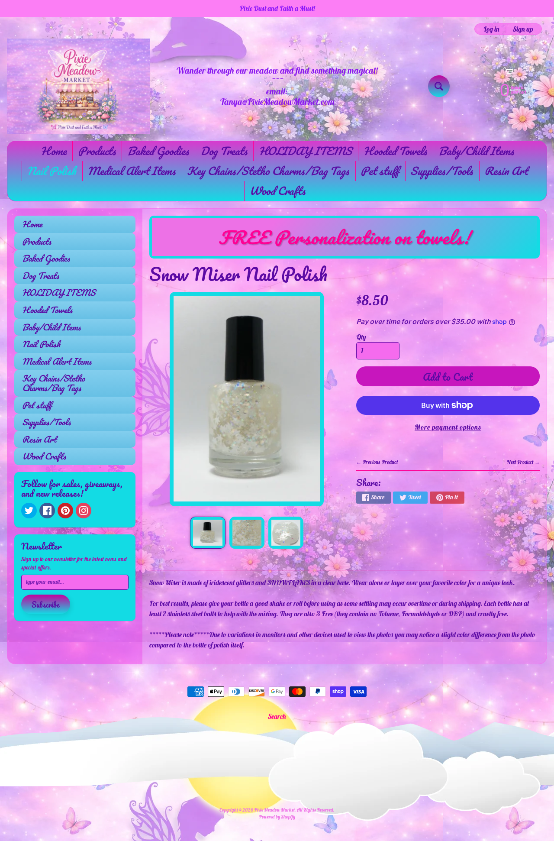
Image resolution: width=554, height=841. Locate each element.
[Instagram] (83, 510)
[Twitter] (29, 510)
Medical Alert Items (131, 170)
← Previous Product (377, 462)
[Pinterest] (65, 510)
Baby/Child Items (476, 150)
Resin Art (506, 170)
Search (277, 716)
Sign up (523, 29)
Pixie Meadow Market (274, 810)
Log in (491, 29)
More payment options (448, 427)
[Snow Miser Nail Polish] (207, 533)
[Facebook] (47, 510)
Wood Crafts (277, 190)
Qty (361, 337)
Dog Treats (223, 150)
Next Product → (523, 462)
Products (97, 150)
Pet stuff (380, 170)
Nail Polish (51, 170)
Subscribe (46, 604)
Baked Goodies (158, 150)
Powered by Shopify (277, 817)
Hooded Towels (395, 150)
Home (53, 150)
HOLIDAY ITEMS (305, 150)
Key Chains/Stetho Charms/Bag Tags (268, 170)
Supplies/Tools (441, 170)
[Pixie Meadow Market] (78, 86)
